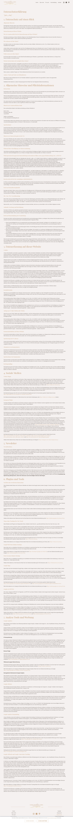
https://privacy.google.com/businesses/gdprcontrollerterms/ (17, 583)
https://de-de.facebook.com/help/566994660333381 (37, 437)
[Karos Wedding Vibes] (10, 2)
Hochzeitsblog (53, 2)
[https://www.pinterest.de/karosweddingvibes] (69, 2)
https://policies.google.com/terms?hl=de (42, 613)
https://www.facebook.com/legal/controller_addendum (47, 424)
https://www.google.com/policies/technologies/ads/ (15, 751)
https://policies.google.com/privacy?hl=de (55, 518)
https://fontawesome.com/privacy (55, 562)
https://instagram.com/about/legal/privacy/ (48, 439)
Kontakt (59, 2)
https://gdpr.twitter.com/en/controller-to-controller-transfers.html (17, 394)
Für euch (47, 2)
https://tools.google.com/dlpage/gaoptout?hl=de (19, 659)
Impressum (59, 812)
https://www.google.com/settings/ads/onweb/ (32, 739)
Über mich (42, 2)
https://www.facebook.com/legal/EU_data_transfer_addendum (17, 435)
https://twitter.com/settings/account (47, 397)
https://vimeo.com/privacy (31, 539)
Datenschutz (59, 814)
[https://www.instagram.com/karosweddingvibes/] (64, 2)
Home (37, 2)
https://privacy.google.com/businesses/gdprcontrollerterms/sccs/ (46, 583)
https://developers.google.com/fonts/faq (38, 551)
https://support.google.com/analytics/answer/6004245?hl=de (17, 670)
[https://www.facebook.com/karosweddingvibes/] (66, 2)
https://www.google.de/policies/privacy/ (12, 785)
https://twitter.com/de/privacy (53, 384)
